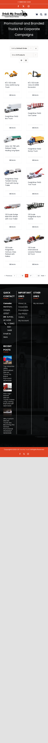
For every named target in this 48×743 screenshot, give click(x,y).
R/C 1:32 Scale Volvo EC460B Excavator (33, 85)
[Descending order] (36, 48)
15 (22, 276)
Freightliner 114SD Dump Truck (34, 150)
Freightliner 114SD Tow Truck (34, 183)
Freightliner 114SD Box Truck (11, 117)
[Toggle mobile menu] (46, 14)
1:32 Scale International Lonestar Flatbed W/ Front (34, 250)
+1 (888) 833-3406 (24, 2)
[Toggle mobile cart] (37, 14)
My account (38, 303)
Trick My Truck (24, 449)
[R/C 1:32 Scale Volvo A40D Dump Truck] (12, 74)
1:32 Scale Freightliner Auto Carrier (34, 216)
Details (13, 95)
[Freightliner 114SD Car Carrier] (35, 106)
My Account (23, 320)
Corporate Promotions (23, 309)
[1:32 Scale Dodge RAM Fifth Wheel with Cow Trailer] (12, 206)
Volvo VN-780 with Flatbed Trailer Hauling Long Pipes (12, 148)
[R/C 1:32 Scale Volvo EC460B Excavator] (35, 74)
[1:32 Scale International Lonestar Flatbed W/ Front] (35, 239)
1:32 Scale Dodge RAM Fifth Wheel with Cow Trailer (11, 216)
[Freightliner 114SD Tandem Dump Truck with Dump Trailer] (12, 171)
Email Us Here (7, 335)
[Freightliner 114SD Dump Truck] (35, 140)
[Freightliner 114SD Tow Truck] (35, 173)
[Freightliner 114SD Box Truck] (12, 108)
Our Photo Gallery (22, 315)
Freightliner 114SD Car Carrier (34, 114)
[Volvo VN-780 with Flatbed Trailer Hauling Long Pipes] (12, 139)
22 (39, 276)
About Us (22, 303)
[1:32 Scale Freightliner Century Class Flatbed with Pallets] (12, 239)
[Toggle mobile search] (41, 14)
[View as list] (26, 60)
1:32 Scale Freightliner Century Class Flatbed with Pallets (10, 251)
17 (30, 276)
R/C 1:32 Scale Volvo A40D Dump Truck (12, 85)
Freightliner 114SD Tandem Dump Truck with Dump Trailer (11, 182)
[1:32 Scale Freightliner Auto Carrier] (35, 206)
